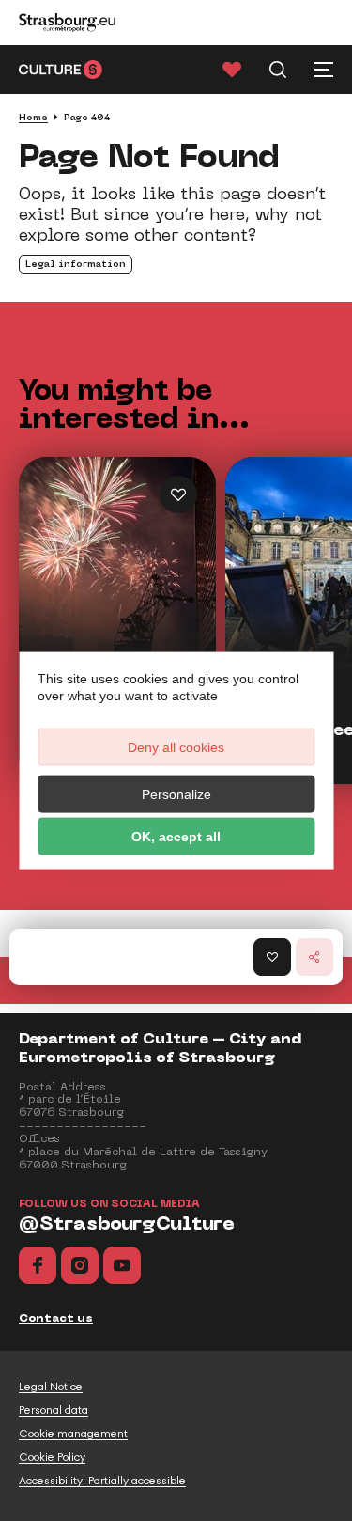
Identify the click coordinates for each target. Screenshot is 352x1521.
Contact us (56, 1317)
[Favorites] (231, 69)
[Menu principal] (323, 69)
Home (33, 117)
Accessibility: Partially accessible (102, 1480)
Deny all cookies (176, 746)
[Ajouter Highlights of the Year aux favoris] (178, 494)
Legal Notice (51, 1386)
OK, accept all (176, 835)
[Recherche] (277, 69)
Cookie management (73, 1433)
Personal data (53, 1410)
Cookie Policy (52, 1457)
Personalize (176, 793)
